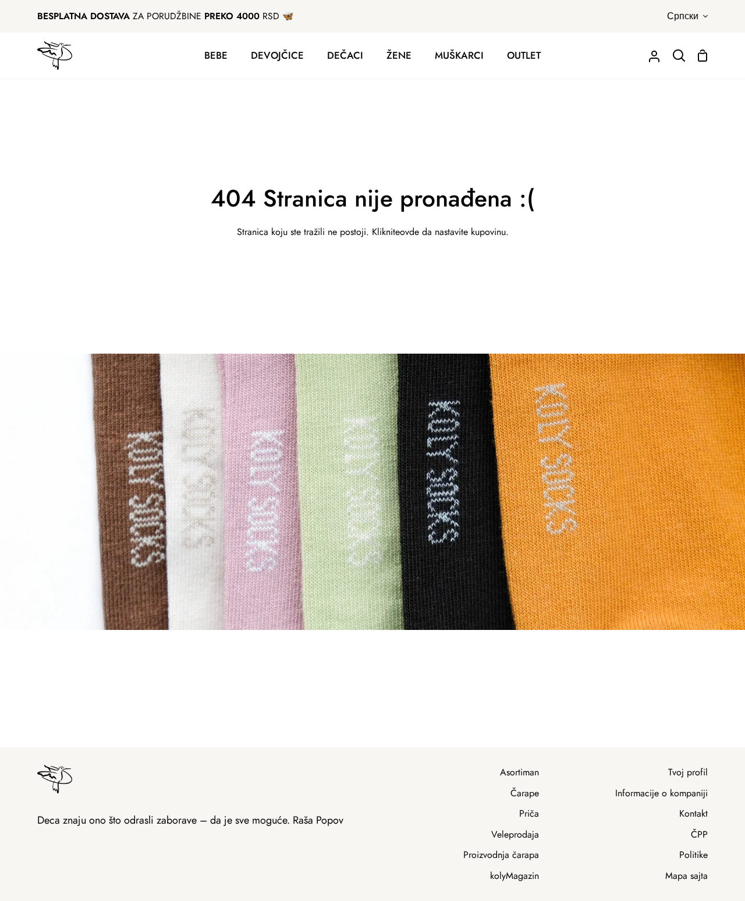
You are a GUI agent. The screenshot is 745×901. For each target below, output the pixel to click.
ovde (409, 231)
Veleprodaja (515, 834)
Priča (529, 813)
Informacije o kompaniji (661, 793)
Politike (693, 854)
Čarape (524, 793)
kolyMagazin (514, 875)
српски (682, 16)
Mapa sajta (686, 875)
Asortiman (519, 772)
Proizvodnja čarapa (501, 854)
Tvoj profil (688, 772)
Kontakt (693, 813)
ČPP (699, 834)
